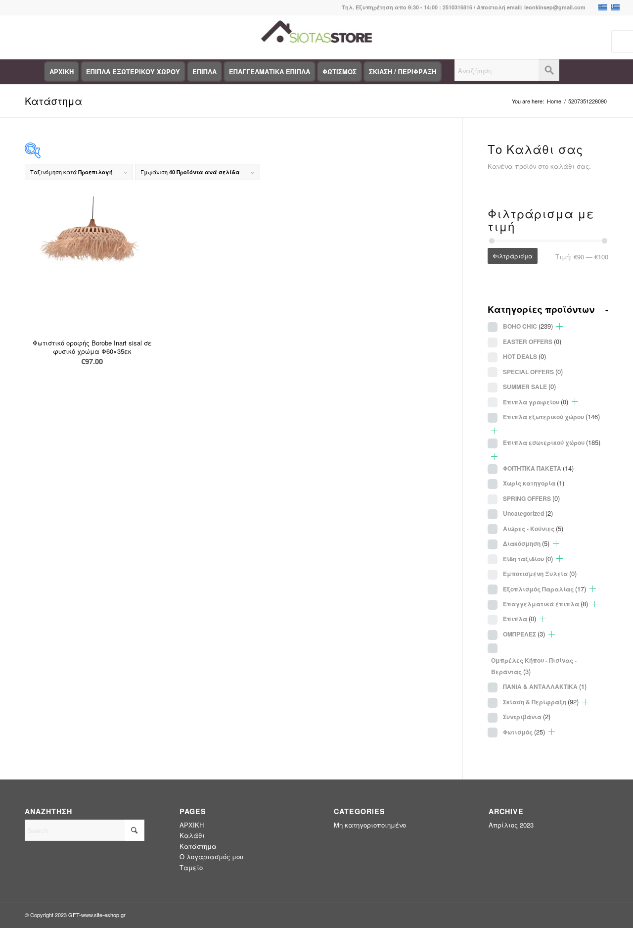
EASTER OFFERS (532, 341)
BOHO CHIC (528, 326)
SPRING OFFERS (531, 498)
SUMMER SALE (529, 386)
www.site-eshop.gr (103, 915)
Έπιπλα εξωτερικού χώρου (551, 416)
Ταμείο (191, 867)
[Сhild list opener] (559, 326)
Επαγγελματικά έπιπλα (545, 603)
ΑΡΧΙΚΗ (192, 825)
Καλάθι (192, 835)
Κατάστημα (53, 101)
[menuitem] (62, 71)
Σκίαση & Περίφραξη (541, 701)
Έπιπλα (519, 618)
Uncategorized (528, 513)
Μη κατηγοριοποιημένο (370, 825)
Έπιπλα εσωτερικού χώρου (551, 442)
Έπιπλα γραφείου (535, 401)
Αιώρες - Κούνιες (533, 528)
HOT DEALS (524, 356)
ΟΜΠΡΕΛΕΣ (524, 633)
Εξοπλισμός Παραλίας (544, 588)
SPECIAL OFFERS (533, 371)
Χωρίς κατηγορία (533, 483)
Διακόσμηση (526, 543)
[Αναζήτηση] (507, 71)
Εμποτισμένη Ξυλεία (540, 573)
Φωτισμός (524, 731)
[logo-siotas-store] (316, 37)
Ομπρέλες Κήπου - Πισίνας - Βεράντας (534, 666)
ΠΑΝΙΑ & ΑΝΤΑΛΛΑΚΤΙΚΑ (545, 686)
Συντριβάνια (526, 716)
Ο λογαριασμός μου (211, 856)
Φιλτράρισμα (513, 255)
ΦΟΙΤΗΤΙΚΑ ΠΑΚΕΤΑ (538, 468)
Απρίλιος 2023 (511, 825)
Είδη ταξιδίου (528, 558)
